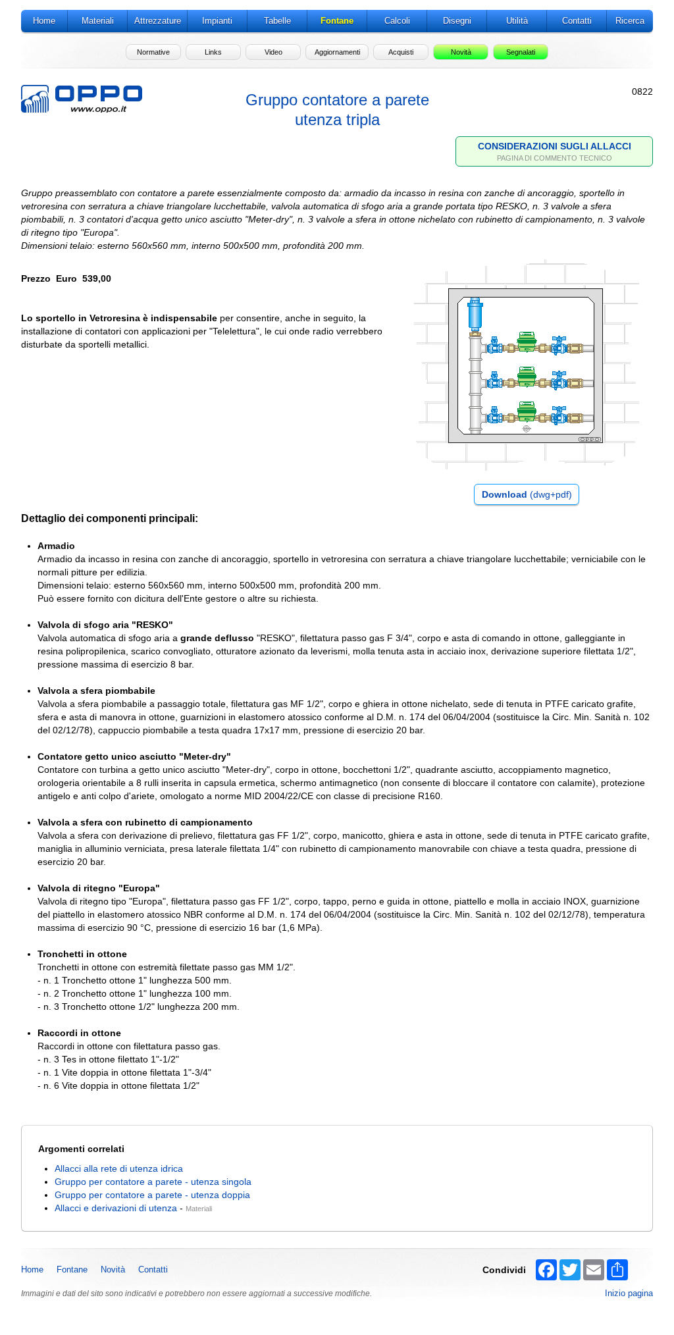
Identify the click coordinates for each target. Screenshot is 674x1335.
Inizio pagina (629, 1293)
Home (32, 1269)
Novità (113, 1269)
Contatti (153, 1269)
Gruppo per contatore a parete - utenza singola (153, 1181)
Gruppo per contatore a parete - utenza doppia (152, 1195)
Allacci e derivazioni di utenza (116, 1208)
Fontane (72, 1269)
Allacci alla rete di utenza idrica (119, 1168)
